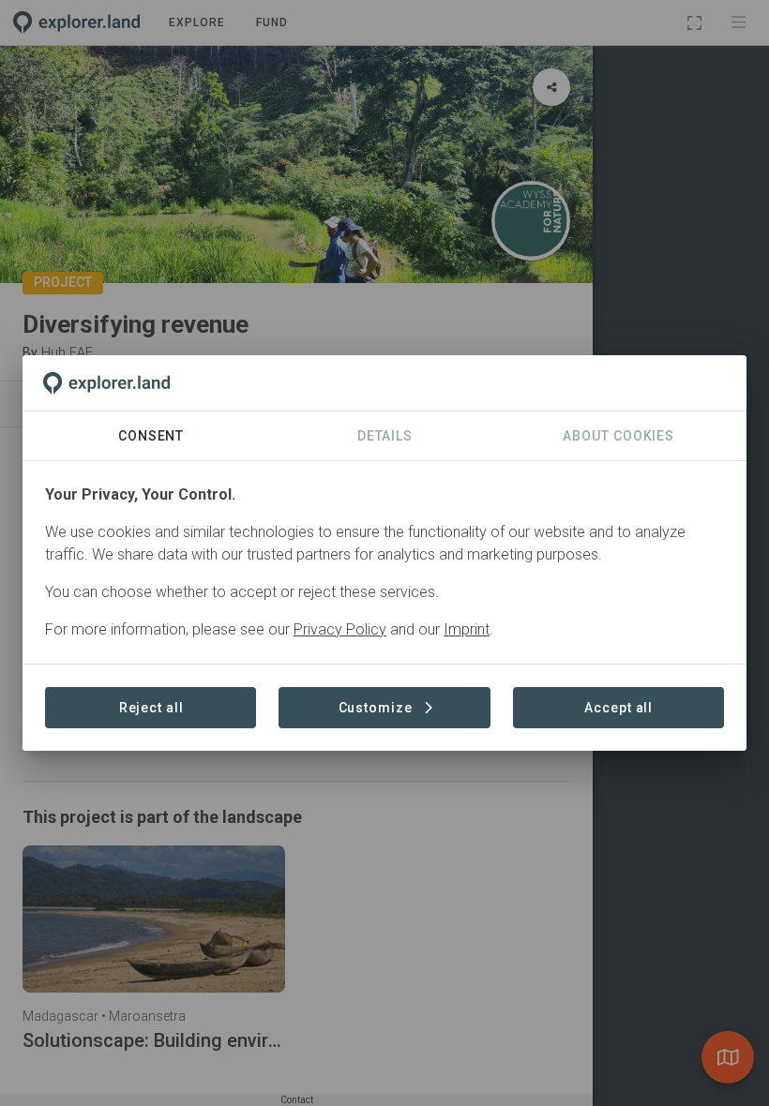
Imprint (467, 629)
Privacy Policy (340, 629)
